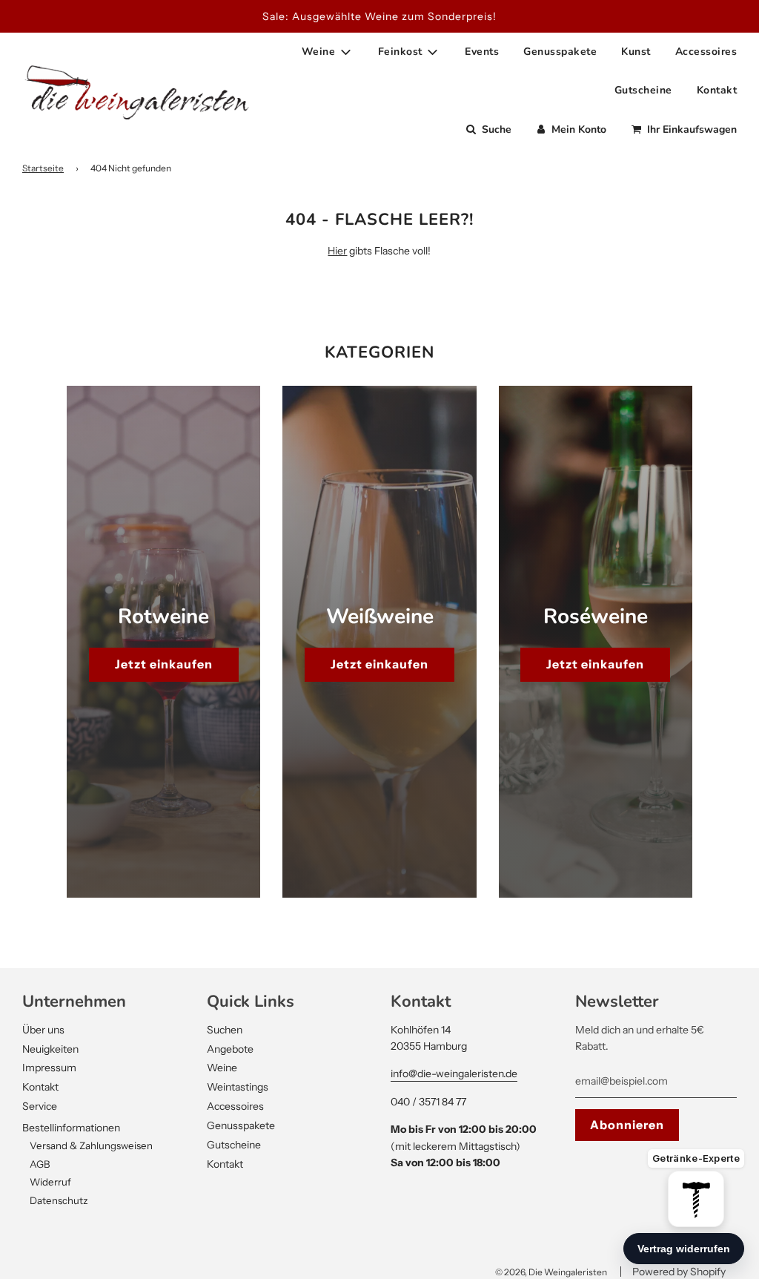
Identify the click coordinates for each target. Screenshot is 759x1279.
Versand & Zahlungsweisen (91, 1145)
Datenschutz (59, 1200)
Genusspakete (560, 52)
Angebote (230, 1049)
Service (39, 1106)
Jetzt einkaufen (164, 664)
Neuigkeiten (50, 1049)
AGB (40, 1164)
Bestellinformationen (71, 1127)
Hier (337, 250)
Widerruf (50, 1182)
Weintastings (237, 1087)
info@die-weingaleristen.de (454, 1073)
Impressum (49, 1067)
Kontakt (717, 90)
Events (482, 52)
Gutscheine (643, 90)
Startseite (43, 168)
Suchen (224, 1029)
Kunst (636, 52)
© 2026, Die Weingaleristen (551, 1272)
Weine (222, 1067)
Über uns (43, 1029)
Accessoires (706, 52)
